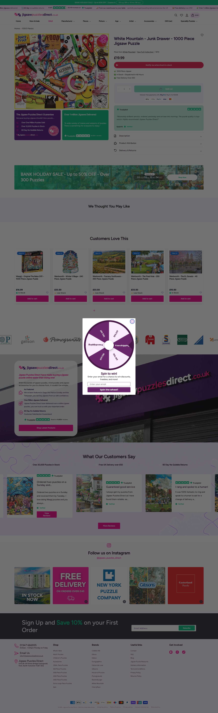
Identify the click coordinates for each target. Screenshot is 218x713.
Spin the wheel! (109, 389)
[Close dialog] (132, 321)
